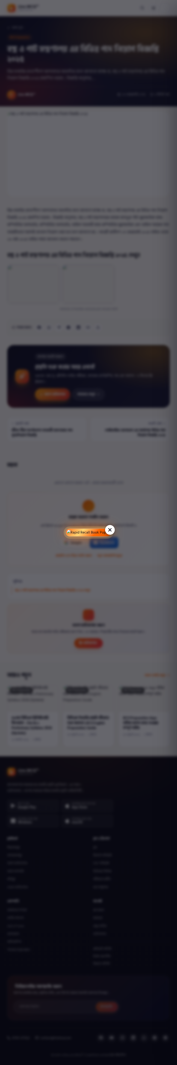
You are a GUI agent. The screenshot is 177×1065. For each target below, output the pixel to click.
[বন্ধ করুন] (110, 530)
